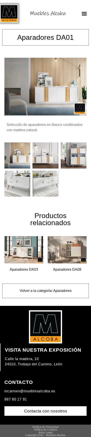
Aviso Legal (45, 432)
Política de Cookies (45, 429)
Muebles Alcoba (48, 13)
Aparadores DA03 (24, 269)
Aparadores (62, 291)
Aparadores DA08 (67, 269)
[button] (84, 13)
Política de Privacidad (45, 427)
